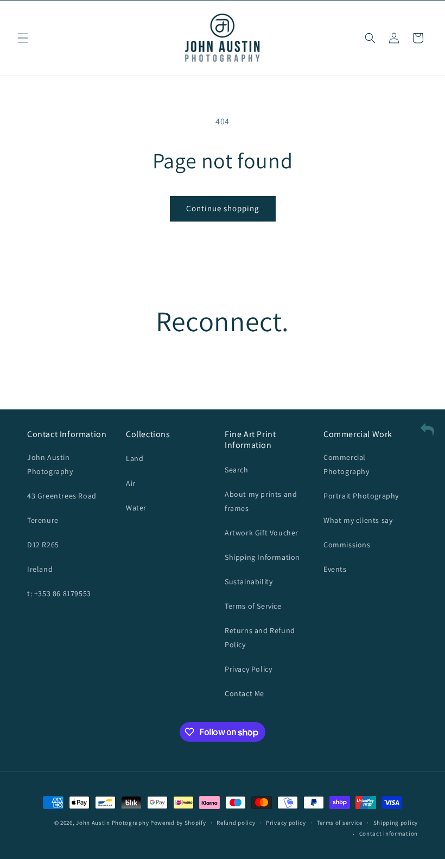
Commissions (347, 544)
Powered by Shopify (178, 822)
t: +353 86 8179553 (59, 593)
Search (237, 470)
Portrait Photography (361, 496)
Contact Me (244, 693)
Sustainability (248, 581)
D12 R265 (43, 544)
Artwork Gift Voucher (261, 533)
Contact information (388, 833)
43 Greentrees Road (62, 496)
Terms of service (340, 822)
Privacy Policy (248, 669)
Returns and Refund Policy (260, 637)
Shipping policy (395, 822)
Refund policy (236, 822)
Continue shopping (222, 208)
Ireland (40, 569)
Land (134, 458)
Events (335, 569)
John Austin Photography (50, 464)
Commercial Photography (346, 464)
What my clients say (357, 520)
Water (136, 508)
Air (131, 483)
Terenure (43, 520)
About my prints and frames (261, 501)
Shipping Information (262, 557)
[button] (23, 38)
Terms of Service (253, 606)
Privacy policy (286, 822)
